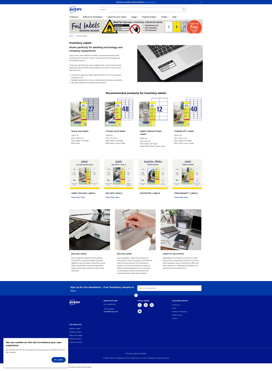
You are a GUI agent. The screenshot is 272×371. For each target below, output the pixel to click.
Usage (134, 17)
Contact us (176, 305)
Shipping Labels (75, 332)
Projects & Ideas (149, 17)
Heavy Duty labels (76, 335)
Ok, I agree (58, 360)
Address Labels (74, 329)
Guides (164, 17)
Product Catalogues (179, 312)
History (174, 318)
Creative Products (76, 342)
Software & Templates (92, 17)
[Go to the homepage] (75, 9)
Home (71, 36)
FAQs (174, 308)
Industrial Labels (75, 339)
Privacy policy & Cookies (136, 354)
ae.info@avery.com (110, 312)
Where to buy (177, 315)
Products (74, 17)
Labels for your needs (116, 17)
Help (174, 17)
